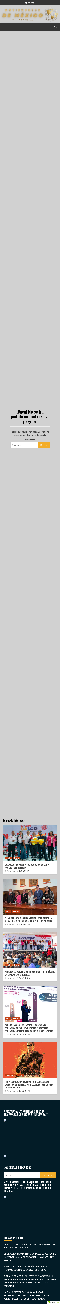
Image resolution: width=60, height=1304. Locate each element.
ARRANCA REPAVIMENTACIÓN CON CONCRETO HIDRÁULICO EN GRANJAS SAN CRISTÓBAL (30, 973)
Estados (8, 858)
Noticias (17, 858)
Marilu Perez (11, 871)
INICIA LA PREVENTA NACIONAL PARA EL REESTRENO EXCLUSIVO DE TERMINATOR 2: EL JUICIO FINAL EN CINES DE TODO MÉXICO (29, 1084)
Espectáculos (10, 1075)
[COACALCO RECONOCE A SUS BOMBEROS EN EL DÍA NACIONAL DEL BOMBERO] (30, 843)
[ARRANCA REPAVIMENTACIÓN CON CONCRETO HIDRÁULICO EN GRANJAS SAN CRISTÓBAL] (30, 950)
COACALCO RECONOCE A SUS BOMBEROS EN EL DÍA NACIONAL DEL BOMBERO (27, 866)
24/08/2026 (22, 1034)
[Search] (55, 26)
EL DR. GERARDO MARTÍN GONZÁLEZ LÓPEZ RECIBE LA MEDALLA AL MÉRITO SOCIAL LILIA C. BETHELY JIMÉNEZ (28, 920)
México (8, 911)
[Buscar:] (24, 445)
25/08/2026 (22, 978)
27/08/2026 (22, 871)
